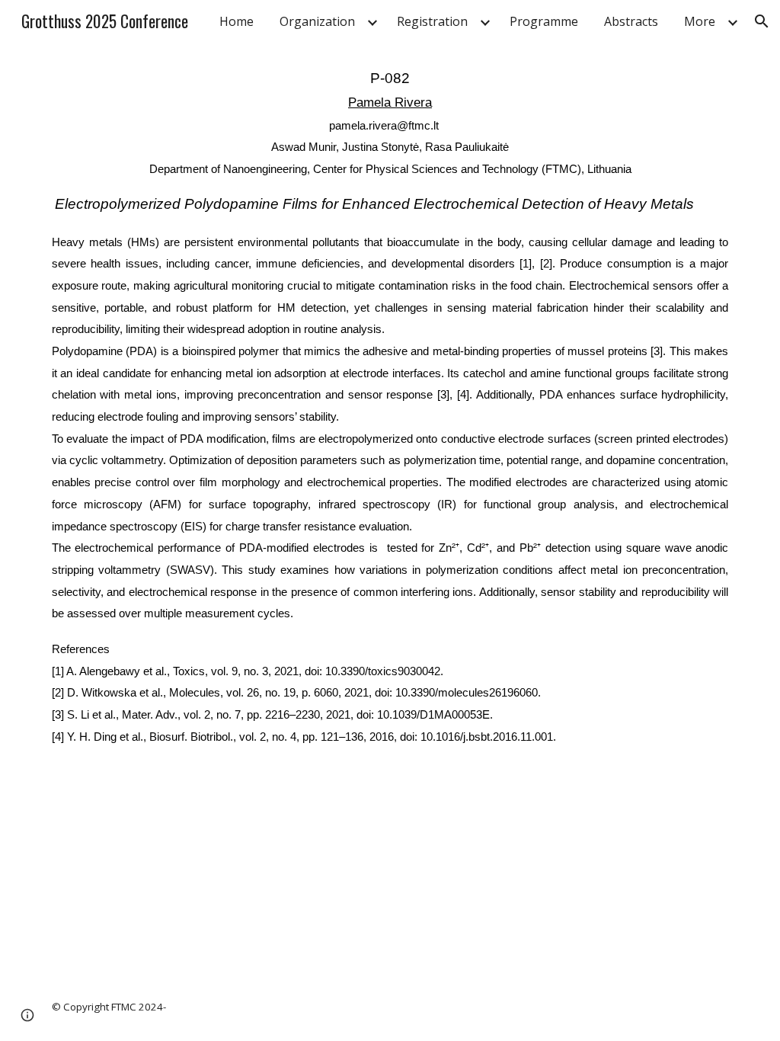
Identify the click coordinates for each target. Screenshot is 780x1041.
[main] (390, 406)
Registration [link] (432, 21)
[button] (761, 21)
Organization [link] (317, 21)
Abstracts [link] (631, 21)
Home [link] (236, 21)
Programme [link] (544, 21)
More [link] (699, 21)
